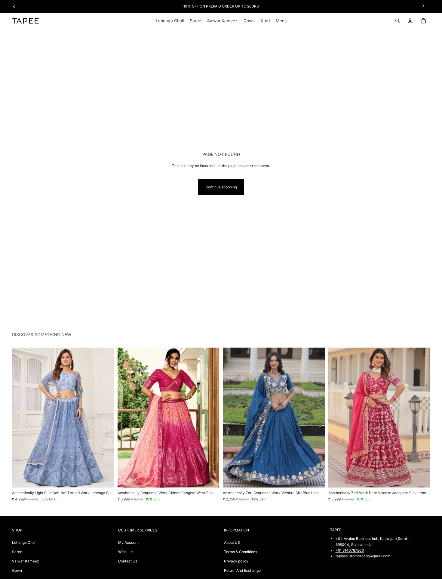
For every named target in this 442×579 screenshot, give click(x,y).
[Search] (397, 20)
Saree (17, 552)
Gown (17, 570)
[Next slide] (105, 417)
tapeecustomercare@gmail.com (363, 556)
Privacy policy (236, 561)
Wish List (126, 552)
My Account (128, 542)
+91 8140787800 (350, 550)
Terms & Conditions (240, 552)
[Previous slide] (21, 417)
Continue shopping (221, 187)
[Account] (410, 20)
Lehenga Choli (24, 542)
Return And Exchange (242, 570)
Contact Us (127, 561)
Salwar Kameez (25, 561)
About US (232, 542)
